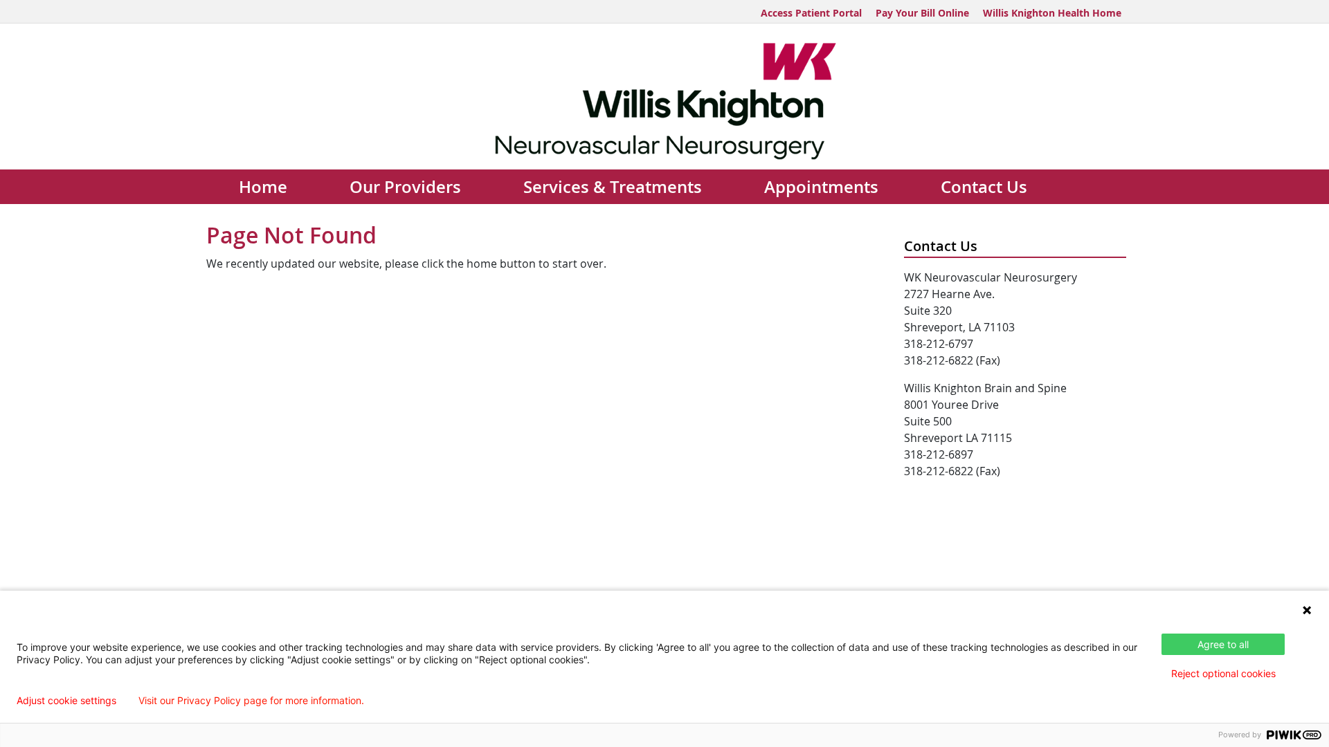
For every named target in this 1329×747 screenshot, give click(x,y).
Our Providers (405, 187)
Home (263, 187)
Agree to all (1223, 644)
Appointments (821, 187)
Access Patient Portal (811, 12)
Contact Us (984, 187)
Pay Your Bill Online (922, 12)
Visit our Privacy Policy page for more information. (251, 700)
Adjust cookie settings (66, 700)
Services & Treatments (612, 187)
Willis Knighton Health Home (1052, 12)
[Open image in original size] (664, 99)
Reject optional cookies (1223, 673)
